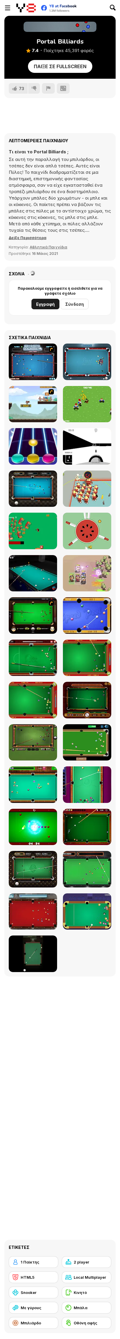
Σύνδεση (74, 304)
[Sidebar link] (7, 8)
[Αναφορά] (48, 88)
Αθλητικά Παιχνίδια (48, 247)
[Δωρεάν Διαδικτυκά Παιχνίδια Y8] (26, 8)
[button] (27, 237)
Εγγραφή (45, 304)
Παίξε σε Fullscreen (60, 66)
